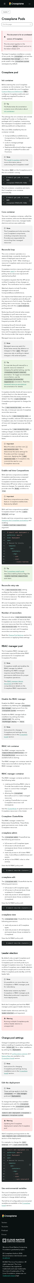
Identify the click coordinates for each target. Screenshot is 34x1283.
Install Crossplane (13, 160)
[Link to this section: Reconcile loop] (16, 249)
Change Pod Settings (16, 635)
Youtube (5, 1226)
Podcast (5, 1230)
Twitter (4, 1222)
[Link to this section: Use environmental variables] (28, 1188)
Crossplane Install (8, 1058)
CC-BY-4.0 (6, 1258)
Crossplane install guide (15, 571)
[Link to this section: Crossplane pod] (20, 72)
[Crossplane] (16, 3)
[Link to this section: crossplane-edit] (16, 877)
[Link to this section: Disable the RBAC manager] (27, 699)
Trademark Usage (9, 1276)
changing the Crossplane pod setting (15, 520)
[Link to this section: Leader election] (19, 953)
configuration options (19, 1054)
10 (3, 556)
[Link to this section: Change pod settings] (25, 1037)
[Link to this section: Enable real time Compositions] (30, 470)
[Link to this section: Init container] (14, 80)
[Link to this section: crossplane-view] (17, 914)
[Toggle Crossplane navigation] (29, 3)
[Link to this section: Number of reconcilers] (23, 613)
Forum (4, 1234)
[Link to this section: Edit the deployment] (21, 1082)
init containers (9, 111)
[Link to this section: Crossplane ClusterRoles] (24, 816)
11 (3, 559)
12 (3, 562)
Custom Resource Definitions (12, 92)
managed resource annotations (15, 384)
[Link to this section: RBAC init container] (20, 746)
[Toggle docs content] (4, 3)
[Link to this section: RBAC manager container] (25, 773)
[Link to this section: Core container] (16, 212)
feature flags (6, 1056)
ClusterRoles (12, 809)
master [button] (5, 12)
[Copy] (30, 180)
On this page (7, 24)
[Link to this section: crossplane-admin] (18, 833)
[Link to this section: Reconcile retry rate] (20, 585)
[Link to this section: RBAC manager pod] (24, 646)
